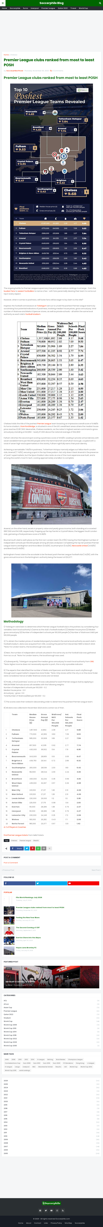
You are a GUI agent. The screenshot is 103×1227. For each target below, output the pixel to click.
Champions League (75, 1059)
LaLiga (17, 1067)
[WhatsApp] (38, 848)
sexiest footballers (26, 291)
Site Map (68, 1223)
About (28, 1223)
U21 (65, 1067)
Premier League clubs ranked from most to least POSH (40, 907)
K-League (8, 1067)
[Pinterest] (32, 848)
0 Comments (57, 71)
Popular (8, 892)
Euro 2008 (26, 1063)
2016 (51, 1115)
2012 (26, 1059)
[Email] (43, 848)
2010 (19, 1059)
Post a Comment (11, 862)
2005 (51, 1153)
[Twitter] (26, 848)
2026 (51, 1080)
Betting (50, 1059)
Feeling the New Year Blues (28, 917)
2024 (51, 1087)
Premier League (48, 8)
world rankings (24, 1070)
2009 (51, 1139)
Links (46, 1223)
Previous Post (8, 870)
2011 (51, 1132)
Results (58, 1067)
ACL (51, 1000)
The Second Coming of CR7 (28, 927)
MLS (34, 1067)
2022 (51, 1094)
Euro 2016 (46, 1063)
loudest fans (9, 291)
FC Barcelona (68, 1063)
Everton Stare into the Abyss (28, 938)
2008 (13, 1059)
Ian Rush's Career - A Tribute (20, 981)
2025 (51, 1084)
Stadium (51, 1018)
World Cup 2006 (51, 1025)
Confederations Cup (12, 1063)
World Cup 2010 (51, 1028)
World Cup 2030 (51, 1045)
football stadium (32, 314)
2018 (51, 1108)
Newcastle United (80, 545)
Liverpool (35, 8)
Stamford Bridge (27, 426)
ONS (92, 661)
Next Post (96, 870)
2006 (7, 1059)
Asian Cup (51, 1007)
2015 (51, 1119)
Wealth (36, 841)
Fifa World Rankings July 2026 (29, 897)
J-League (90, 1063)
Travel (73, 8)
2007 (51, 1146)
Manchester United (45, 1067)
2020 (51, 1101)
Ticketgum (42, 306)
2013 (51, 1125)
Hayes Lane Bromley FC (26, 948)
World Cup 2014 (51, 1032)
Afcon (51, 1004)
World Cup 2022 (51, 1038)
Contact (37, 1223)
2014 (32, 1059)
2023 (51, 1091)
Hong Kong (80, 1063)
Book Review (60, 1059)
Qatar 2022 (63, 8)
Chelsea (13, 55)
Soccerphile (15, 8)
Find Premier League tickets (16, 835)
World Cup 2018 (51, 1035)
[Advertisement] (51, 31)
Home (4, 8)
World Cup (83, 8)
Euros (25, 8)
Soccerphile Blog (52, 3)
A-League (40, 1059)
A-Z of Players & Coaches (15, 827)
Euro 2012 (37, 1063)
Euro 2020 (56, 1063)
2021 (51, 1098)
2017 (51, 1112)
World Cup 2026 (51, 1042)
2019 (51, 1105)
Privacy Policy (56, 1223)
